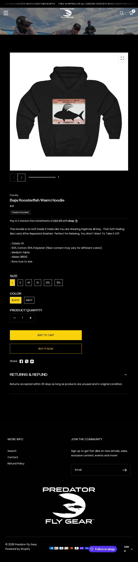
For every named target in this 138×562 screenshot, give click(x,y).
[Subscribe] (124, 470)
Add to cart (45, 335)
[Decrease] (14, 318)
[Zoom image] (122, 58)
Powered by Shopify (17, 549)
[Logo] (67, 13)
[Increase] (30, 318)
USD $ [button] (126, 548)
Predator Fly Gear (26, 544)
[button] (21, 177)
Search (12, 451)
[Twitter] (26, 361)
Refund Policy (16, 463)
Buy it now (46, 349)
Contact (13, 457)
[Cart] (131, 13)
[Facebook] (21, 361)
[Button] (122, 13)
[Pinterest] (32, 361)
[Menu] (6, 13)
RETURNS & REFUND (28, 374)
